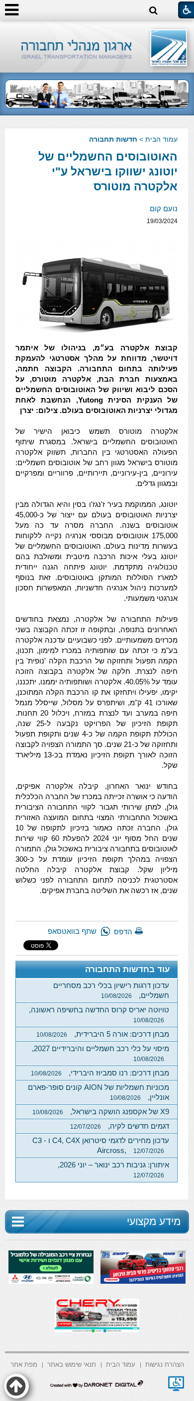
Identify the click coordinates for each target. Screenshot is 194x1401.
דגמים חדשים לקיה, (119, 1126)
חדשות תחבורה (113, 139)
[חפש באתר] (153, 10)
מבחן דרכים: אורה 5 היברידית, (102, 1034)
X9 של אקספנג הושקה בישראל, (100, 1111)
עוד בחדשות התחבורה (127, 969)
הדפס (123, 931)
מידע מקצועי (154, 1221)
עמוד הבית (161, 139)
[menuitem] (164, 1364)
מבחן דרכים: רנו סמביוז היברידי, (100, 1073)
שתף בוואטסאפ (72, 931)
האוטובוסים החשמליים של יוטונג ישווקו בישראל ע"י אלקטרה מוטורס (108, 171)
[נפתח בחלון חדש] (176, 1383)
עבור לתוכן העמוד (97, 29)
